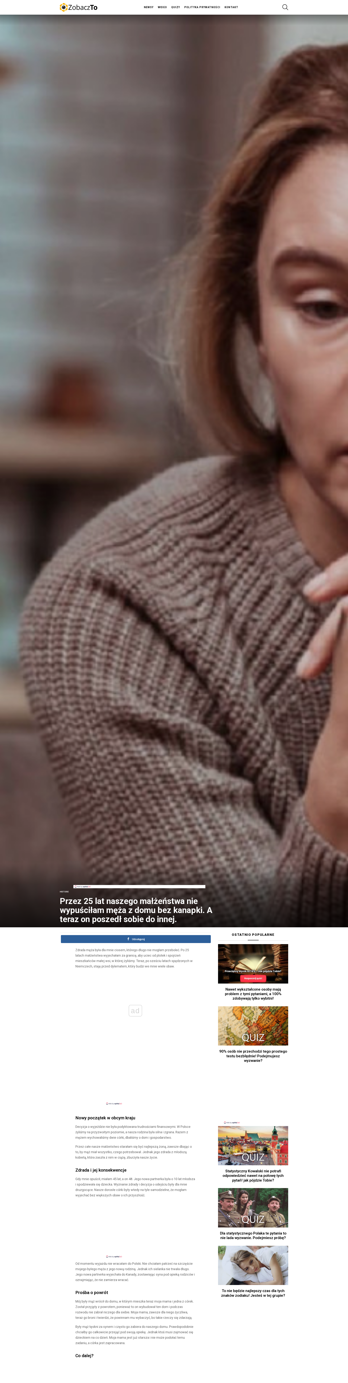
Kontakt (231, 7)
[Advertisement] (139, 877)
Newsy (149, 7)
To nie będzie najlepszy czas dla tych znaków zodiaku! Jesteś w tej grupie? (253, 1293)
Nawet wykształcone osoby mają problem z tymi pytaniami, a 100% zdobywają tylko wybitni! (253, 994)
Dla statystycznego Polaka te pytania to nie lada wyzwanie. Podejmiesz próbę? (253, 1235)
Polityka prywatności (202, 7)
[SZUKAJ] (285, 7)
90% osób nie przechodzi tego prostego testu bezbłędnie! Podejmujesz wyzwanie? (253, 1056)
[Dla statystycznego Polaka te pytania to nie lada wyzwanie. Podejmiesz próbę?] (253, 1207)
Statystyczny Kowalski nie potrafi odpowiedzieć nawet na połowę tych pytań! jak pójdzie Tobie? (253, 1175)
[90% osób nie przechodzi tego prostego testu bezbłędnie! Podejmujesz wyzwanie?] (253, 1026)
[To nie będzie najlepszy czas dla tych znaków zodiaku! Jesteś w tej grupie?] (253, 1265)
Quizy (175, 7)
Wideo (162, 7)
